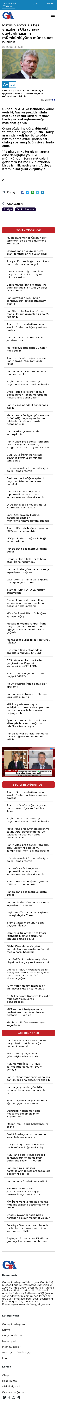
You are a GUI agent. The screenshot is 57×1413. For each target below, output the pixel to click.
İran (4, 1358)
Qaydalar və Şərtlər (13, 1392)
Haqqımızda (9, 1381)
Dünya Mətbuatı (12, 1335)
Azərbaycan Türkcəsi (10, 5)
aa (12, 84)
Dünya (6, 1330)
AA (5, 84)
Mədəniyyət (9, 1341)
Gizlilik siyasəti (11, 1386)
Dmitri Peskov (25, 209)
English (50, 5)
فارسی (35, 5)
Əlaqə (5, 1375)
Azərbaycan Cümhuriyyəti (17, 1352)
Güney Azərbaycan (13, 1324)
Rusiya (8, 209)
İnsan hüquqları (11, 1346)
